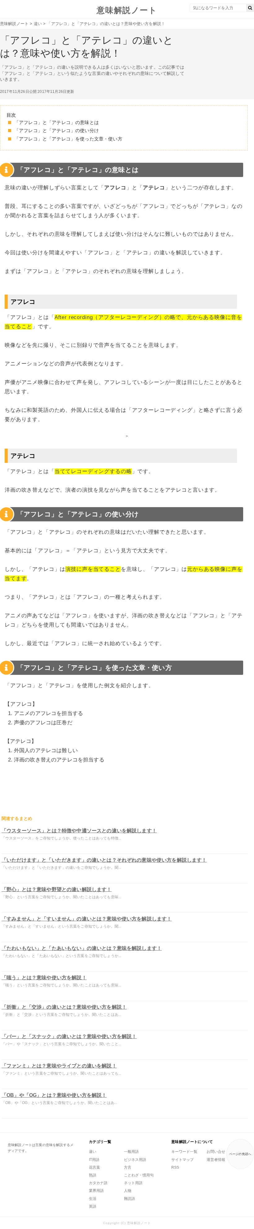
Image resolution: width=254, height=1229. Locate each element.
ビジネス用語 (135, 1160)
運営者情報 (216, 1160)
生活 (92, 1199)
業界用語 (96, 1190)
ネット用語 (133, 1183)
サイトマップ (182, 1160)
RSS (175, 1167)
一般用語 (131, 1151)
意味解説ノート (127, 10)
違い (92, 1151)
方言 (127, 1167)
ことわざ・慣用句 (139, 1175)
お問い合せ (216, 1151)
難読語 (129, 1199)
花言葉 (94, 1167)
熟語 (92, 1175)
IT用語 (94, 1160)
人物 (127, 1190)
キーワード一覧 (184, 1151)
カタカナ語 (98, 1183)
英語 (92, 1206)
